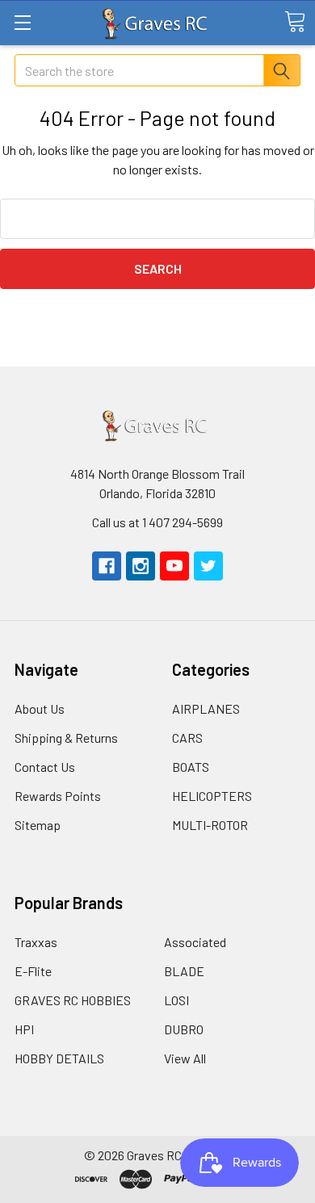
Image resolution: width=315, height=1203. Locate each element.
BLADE (184, 971)
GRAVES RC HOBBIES (73, 1000)
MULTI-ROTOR (210, 824)
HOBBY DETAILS (59, 1058)
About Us (40, 708)
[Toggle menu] (22, 22)
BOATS (190, 766)
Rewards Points (58, 795)
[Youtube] (174, 566)
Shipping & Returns (66, 737)
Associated (195, 941)
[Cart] (295, 21)
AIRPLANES (206, 708)
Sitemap (38, 824)
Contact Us (45, 766)
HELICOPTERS (212, 795)
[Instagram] (140, 566)
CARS (187, 737)
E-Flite (33, 971)
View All (185, 1058)
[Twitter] (208, 566)
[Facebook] (106, 566)
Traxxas (36, 941)
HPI (24, 1029)
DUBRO (184, 1029)
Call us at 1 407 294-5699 (157, 522)
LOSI (176, 1000)
